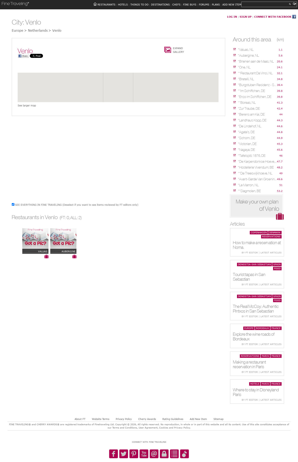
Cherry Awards (147, 419)
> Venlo (54, 30)
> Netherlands (36, 30)
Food (277, 268)
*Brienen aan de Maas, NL (256, 61)
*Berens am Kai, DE (251, 114)
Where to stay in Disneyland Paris (256, 392)
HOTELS (123, 4)
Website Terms (100, 419)
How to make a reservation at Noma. (257, 245)
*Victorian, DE (247, 144)
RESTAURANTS (106, 4)
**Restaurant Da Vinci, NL (255, 73)
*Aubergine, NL (248, 55)
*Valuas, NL (245, 50)
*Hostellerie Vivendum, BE (256, 167)
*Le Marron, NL (248, 185)
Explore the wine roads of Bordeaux (253, 336)
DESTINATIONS (160, 4)
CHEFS (176, 4)
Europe (249, 328)
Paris (265, 356)
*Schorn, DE (246, 138)
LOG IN (232, 16)
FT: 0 (65, 217)
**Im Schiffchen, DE (251, 91)
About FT (80, 419)
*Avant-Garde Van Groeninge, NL (257, 179)
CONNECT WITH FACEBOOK (272, 16)
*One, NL (244, 67)
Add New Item (198, 419)
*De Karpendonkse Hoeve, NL (257, 161)
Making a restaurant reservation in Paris (249, 364)
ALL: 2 (75, 217)
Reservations (271, 236)
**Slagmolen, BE (249, 191)
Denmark (275, 232)
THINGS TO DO (139, 4)
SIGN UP (246, 16)
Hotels (254, 383)
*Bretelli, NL (246, 79)
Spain (277, 264)
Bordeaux (262, 328)
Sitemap (218, 419)
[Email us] (154, 454)
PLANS (216, 4)
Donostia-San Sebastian (254, 264)
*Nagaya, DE (246, 150)
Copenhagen (259, 232)
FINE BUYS (189, 4)
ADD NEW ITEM (231, 4)
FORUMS (204, 4)
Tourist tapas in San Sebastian (249, 277)
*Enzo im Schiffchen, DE (254, 97)
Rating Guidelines (172, 419)
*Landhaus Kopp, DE (252, 120)
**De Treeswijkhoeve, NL (255, 173)
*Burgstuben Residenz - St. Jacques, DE (257, 85)
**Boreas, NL (247, 103)
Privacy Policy (124, 419)
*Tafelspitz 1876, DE (251, 156)
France (276, 328)
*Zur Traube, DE (249, 108)
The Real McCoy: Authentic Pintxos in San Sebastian (256, 309)
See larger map (27, 105)
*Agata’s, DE (246, 132)
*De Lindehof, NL (249, 126)
